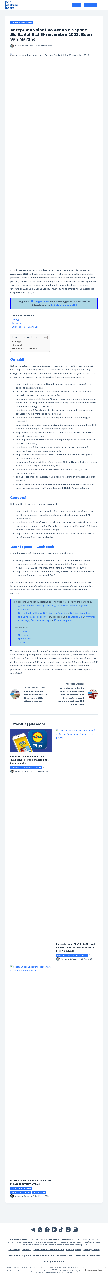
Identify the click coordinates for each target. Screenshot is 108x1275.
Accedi (76, 5)
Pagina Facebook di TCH (33, 616)
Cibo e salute (39, 1192)
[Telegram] (33, 1229)
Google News (41, 301)
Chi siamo (14, 1249)
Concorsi (16, 323)
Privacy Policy (92, 1249)
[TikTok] (61, 1229)
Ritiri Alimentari (81, 613)
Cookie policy (73, 1249)
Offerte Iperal (64, 620)
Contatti (26, 1249)
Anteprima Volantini (21, 22)
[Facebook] (47, 1229)
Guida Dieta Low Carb (87, 1255)
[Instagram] (68, 1229)
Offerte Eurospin (42, 620)
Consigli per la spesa (21, 1188)
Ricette (49, 605)
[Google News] (75, 1229)
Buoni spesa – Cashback (25, 326)
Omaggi (16, 319)
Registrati (90, 5)
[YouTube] (54, 1229)
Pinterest (25, 638)
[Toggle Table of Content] (43, 337)
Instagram (26, 631)
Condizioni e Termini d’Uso (49, 1249)
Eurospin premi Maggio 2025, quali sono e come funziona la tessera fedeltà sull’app (75, 947)
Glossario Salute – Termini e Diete (52, 1255)
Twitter (24, 635)
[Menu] (101, 5)
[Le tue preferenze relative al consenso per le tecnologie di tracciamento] (94, 1270)
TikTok (21, 642)
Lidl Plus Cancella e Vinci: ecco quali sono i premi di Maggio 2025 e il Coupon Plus (30, 759)
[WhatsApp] (40, 1229)
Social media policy (20, 1255)
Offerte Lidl (76, 616)
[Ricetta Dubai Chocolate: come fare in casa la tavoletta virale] (31, 1070)
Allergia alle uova (54, 1261)
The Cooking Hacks (31, 605)
